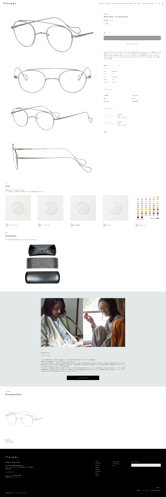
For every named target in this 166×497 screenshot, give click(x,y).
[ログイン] (159, 3)
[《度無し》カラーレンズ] (148, 208)
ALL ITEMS (108, 3)
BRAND (101, 3)
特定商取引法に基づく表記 (156, 490)
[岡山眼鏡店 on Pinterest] (155, 457)
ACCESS (114, 3)
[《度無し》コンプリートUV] (50, 208)
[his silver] (108, 123)
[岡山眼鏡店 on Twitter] (151, 457)
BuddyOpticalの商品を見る (83, 377)
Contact (114, 465)
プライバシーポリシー (146, 490)
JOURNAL (125, 3)
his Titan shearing (8, 440)
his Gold (119, 115)
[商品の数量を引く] (112, 32)
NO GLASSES (144, 3)
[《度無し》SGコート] (115, 208)
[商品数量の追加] (107, 32)
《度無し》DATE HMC (75, 224)
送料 (133, 98)
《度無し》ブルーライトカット (12, 224)
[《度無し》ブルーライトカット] (18, 208)
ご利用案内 (106, 95)
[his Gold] (108, 116)
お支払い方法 (135, 95)
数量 (104, 32)
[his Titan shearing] (23, 419)
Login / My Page (116, 463)
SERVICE (151, 3)
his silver (119, 122)
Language (157, 487)
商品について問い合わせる (132, 43)
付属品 (105, 131)
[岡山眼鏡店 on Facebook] (147, 457)
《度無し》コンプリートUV (44, 224)
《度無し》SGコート (107, 224)
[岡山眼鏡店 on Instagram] (160, 457)
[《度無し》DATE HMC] (83, 208)
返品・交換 (106, 101)
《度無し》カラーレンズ (140, 224)
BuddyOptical (106, 14)
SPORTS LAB (132, 3)
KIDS (138, 3)
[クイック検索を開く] (156, 3)
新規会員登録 (135, 101)
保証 (105, 98)
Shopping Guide (116, 461)
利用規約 (138, 490)
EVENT (119, 3)
